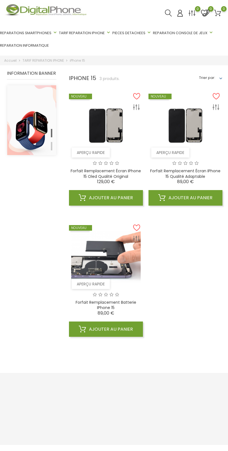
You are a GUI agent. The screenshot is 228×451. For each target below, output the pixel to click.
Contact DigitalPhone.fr (137, 420)
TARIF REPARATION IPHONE (85, 33)
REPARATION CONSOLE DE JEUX (183, 33)
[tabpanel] (31, 140)
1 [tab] (51, 133)
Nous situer (127, 411)
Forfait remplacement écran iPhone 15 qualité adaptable (185, 173)
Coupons (182, 429)
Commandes (186, 403)
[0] (192, 16)
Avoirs (179, 411)
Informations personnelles (197, 394)
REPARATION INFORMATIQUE (24, 45)
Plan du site (127, 429)
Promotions (68, 394)
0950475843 (20, 428)
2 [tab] (51, 146)
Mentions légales (132, 403)
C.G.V (122, 394)
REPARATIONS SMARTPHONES (29, 33)
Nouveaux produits (75, 403)
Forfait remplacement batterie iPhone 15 (106, 305)
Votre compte (189, 383)
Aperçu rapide (91, 152)
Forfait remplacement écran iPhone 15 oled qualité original (106, 173)
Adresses (182, 420)
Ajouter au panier (110, 198)
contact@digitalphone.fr (31, 436)
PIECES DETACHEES (132, 33)
